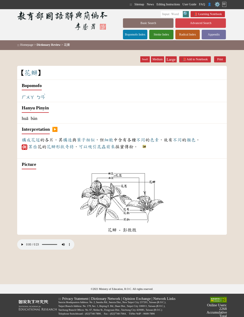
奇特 (69, 146)
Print (220, 59)
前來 (110, 146)
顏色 (191, 140)
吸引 (92, 146)
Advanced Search (200, 23)
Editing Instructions (168, 4)
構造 (67, 140)
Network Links (164, 299)
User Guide (189, 4)
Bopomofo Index (135, 34)
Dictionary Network (105, 299)
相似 (90, 140)
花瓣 (51, 146)
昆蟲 (101, 146)
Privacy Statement (75, 299)
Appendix (214, 34)
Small (145, 59)
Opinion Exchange (137, 299)
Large (171, 59)
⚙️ (217, 4)
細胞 (108, 140)
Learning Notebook (210, 14)
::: (131, 4)
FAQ (202, 4)
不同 (140, 140)
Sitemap (139, 4)
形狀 (60, 146)
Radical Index (187, 34)
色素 (154, 140)
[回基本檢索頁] (62, 20)
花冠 (35, 140)
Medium (157, 59)
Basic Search (148, 23)
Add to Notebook (197, 59)
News (150, 4)
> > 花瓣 (43, 45)
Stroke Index (161, 34)
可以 (83, 146)
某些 (32, 146)
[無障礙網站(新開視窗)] (218, 300)
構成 (26, 140)
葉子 (81, 140)
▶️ (55, 129)
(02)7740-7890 (93, 313)
